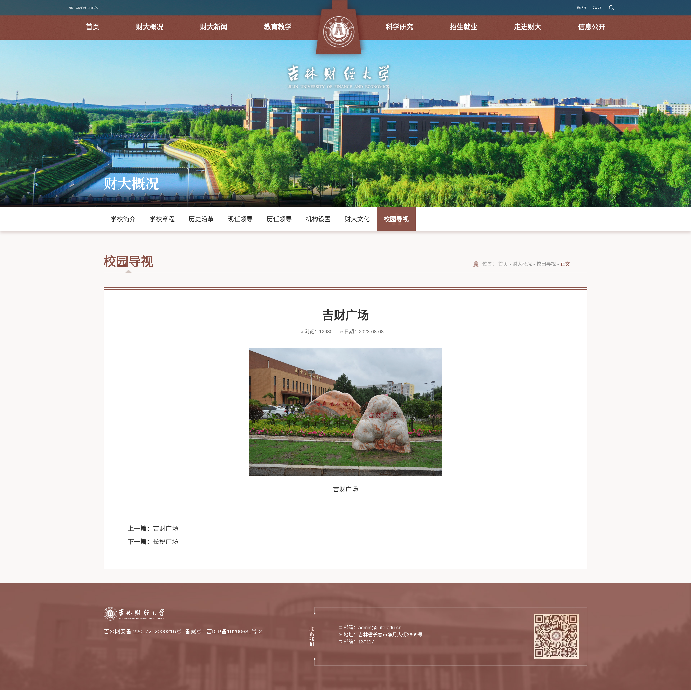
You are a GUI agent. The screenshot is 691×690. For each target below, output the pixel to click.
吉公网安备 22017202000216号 (143, 631)
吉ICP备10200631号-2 (234, 631)
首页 (503, 264)
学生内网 (597, 8)
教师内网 (581, 8)
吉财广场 (153, 528)
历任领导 (279, 219)
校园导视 (396, 219)
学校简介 (123, 219)
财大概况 (522, 264)
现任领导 (240, 219)
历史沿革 (201, 219)
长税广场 (153, 541)
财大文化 (357, 219)
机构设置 (318, 219)
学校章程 (162, 219)
